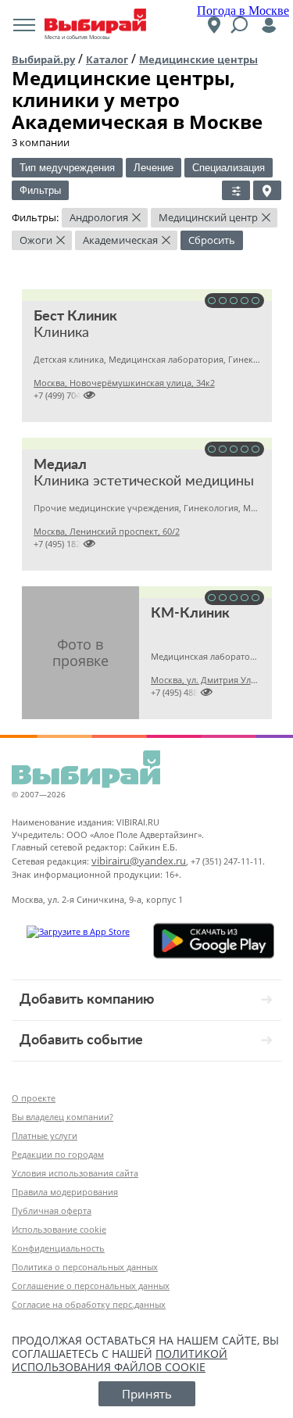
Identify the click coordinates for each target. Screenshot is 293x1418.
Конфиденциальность (58, 1248)
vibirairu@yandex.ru (138, 861)
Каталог (107, 59)
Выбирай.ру (43, 59)
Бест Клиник (75, 317)
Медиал (60, 465)
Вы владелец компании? (62, 1117)
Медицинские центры (198, 59)
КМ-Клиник (190, 614)
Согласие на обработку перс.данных (89, 1304)
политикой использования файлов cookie (119, 1360)
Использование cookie (59, 1229)
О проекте (33, 1098)
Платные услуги (44, 1135)
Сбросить (211, 240)
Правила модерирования (65, 1192)
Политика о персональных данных (85, 1267)
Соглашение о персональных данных (91, 1285)
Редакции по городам (58, 1154)
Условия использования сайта (75, 1173)
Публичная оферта (51, 1210)
